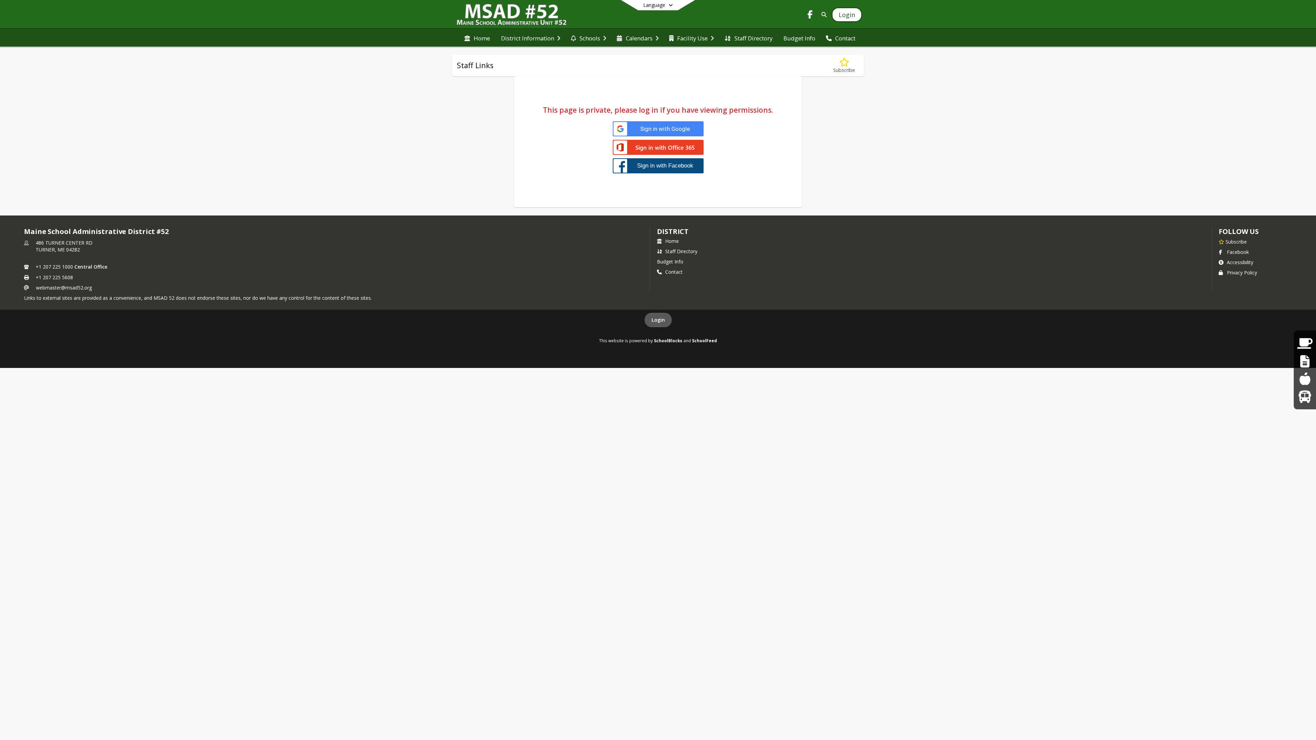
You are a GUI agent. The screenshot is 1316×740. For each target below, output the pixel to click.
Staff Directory (681, 251)
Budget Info (670, 261)
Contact (674, 272)
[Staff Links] (1305, 361)
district (673, 231)
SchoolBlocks (668, 340)
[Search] (823, 14)
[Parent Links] (1305, 343)
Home (672, 241)
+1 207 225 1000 (54, 266)
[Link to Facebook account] (810, 15)
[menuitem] (477, 38)
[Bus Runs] (1305, 396)
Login (658, 320)
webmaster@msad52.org (64, 287)
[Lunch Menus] (1305, 378)
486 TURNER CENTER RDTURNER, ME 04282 (64, 246)
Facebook (1238, 252)
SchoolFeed (704, 340)
